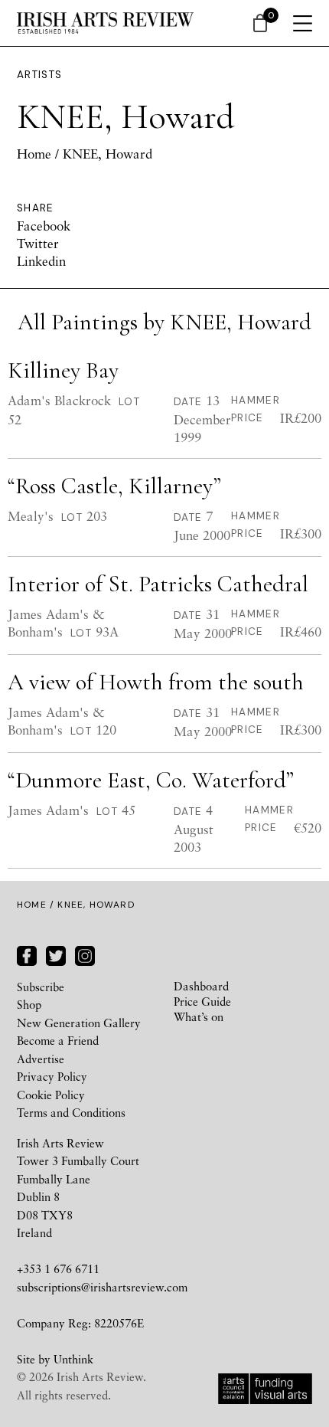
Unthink (73, 1359)
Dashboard (201, 986)
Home (34, 154)
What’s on (198, 1016)
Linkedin (41, 261)
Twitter (38, 243)
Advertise (40, 1058)
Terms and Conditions (71, 1112)
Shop (29, 1004)
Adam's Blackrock (59, 400)
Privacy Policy (52, 1076)
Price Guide (202, 1001)
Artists (40, 74)
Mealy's (31, 516)
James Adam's (48, 810)
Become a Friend (58, 1040)
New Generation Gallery (79, 1022)
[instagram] (85, 954)
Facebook (43, 226)
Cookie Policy (51, 1094)
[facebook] (27, 954)
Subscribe (40, 986)
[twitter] (56, 954)
